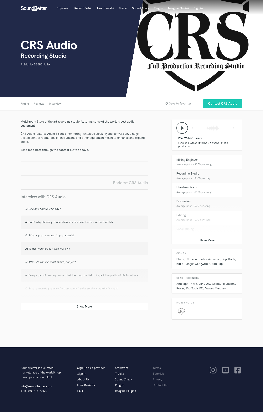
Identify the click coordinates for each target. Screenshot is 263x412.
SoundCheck (140, 8)
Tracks (123, 8)
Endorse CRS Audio (130, 183)
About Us (83, 379)
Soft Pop (217, 264)
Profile (25, 104)
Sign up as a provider (91, 368)
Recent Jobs (82, 8)
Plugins (158, 8)
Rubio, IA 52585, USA (35, 64)
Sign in (198, 8)
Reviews (39, 104)
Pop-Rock (228, 259)
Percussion (183, 201)
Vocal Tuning (185, 229)
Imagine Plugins (178, 8)
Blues (180, 259)
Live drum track (186, 187)
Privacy (157, 379)
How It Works (105, 8)
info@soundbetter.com (36, 386)
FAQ (80, 391)
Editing (181, 215)
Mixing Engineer (187, 160)
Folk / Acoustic (210, 259)
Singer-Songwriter (197, 264)
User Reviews (86, 385)
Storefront (121, 368)
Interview (55, 104)
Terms (157, 368)
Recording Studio (187, 173)
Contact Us (160, 385)
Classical (192, 259)
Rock (179, 264)
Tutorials (158, 374)
